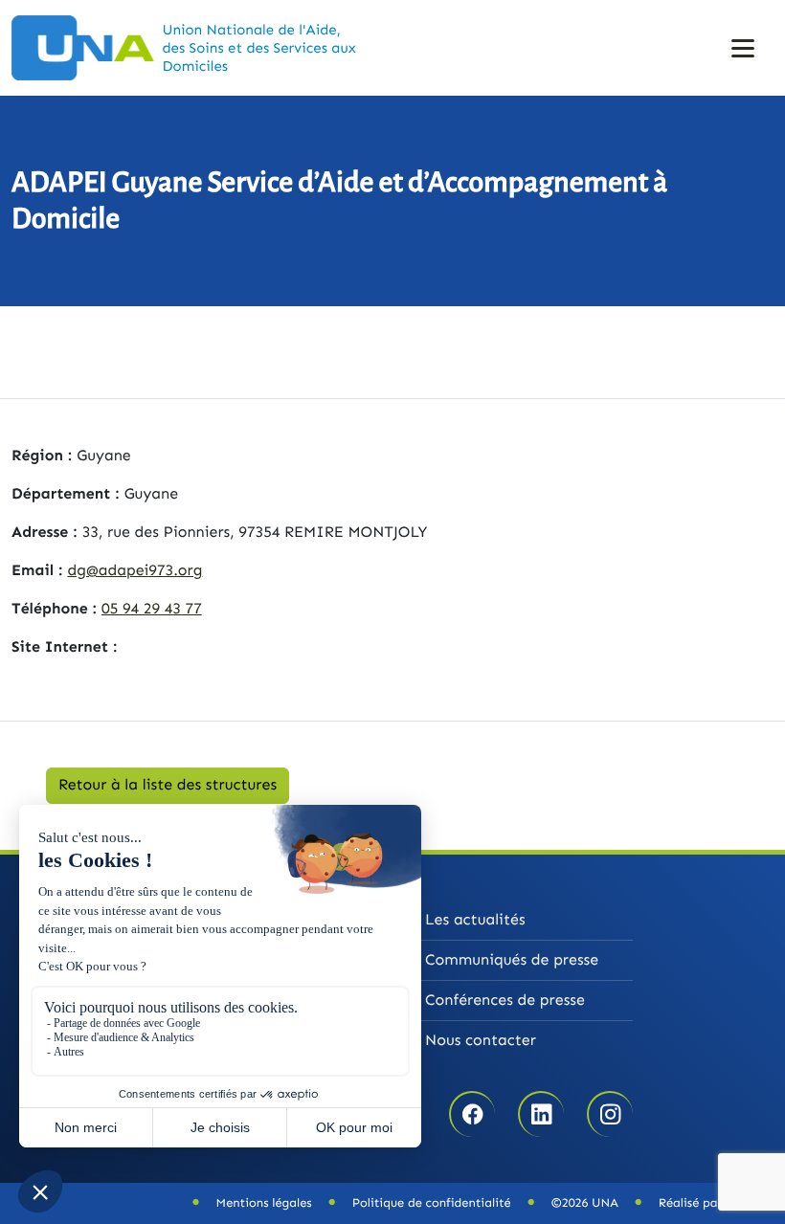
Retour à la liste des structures (167, 785)
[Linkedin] (541, 1115)
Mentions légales (264, 1203)
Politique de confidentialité (431, 1203)
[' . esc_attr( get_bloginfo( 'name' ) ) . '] (90, 47)
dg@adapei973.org (134, 571)
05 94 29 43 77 (151, 609)
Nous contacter (480, 1041)
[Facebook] (472, 1115)
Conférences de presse (505, 1000)
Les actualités (475, 920)
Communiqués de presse (511, 960)
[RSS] (610, 1115)
